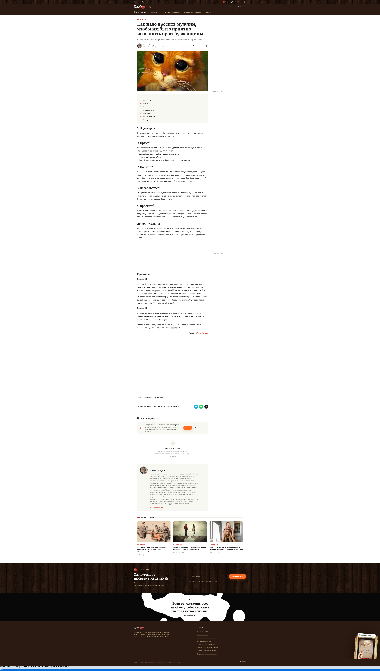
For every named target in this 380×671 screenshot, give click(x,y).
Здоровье (198, 12)
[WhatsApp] (201, 407)
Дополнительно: (148, 116)
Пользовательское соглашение (207, 638)
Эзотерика (176, 12)
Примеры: (146, 120)
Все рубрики (141, 12)
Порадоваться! (148, 110)
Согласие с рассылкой (204, 641)
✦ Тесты (207, 12)
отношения (148, 397)
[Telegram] (196, 407)
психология (159, 397)
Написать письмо (202, 635)
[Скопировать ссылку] (206, 407)
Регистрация (200, 428)
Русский (144, 2)
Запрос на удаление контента (207, 654)
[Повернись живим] (243, 662)
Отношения (166, 12)
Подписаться (237, 576)
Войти (188, 428)
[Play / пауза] (223, 2)
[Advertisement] (172, 255)
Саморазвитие (187, 12)
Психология (155, 12)
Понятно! (145, 107)
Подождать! (147, 100)
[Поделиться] (206, 46)
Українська (137, 2)
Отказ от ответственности (206, 644)
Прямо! (145, 103)
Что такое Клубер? (203, 631)
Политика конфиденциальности (207, 647)
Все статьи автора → (157, 507)
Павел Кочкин (202, 333)
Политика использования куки (207, 650)
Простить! (146, 113)
